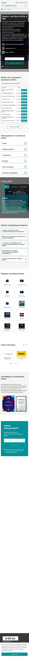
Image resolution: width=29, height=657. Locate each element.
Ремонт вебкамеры (6, 114)
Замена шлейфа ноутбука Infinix (7, 111)
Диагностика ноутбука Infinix (8, 96)
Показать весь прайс (14, 126)
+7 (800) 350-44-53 (10, 5)
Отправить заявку (14, 63)
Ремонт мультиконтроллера (8, 120)
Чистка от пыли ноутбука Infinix (7, 90)
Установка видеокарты (7, 93)
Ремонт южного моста (7, 108)
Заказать (24, 90)
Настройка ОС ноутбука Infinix (8, 105)
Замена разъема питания (7, 102)
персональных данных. (15, 67)
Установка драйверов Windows (7, 117)
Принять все (14, 654)
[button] (24, 344)
